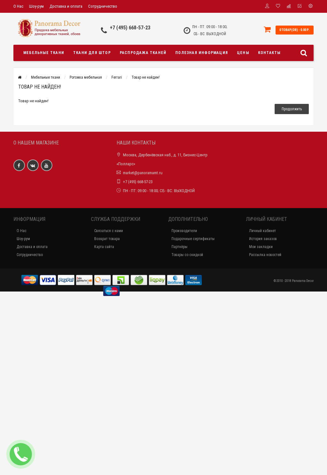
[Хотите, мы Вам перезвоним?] (20, 454)
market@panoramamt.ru (143, 172)
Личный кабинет (262, 231)
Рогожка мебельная (86, 77)
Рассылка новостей (265, 255)
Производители (184, 231)
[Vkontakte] (33, 165)
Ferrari (116, 77)
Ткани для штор (92, 53)
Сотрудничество (102, 6)
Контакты (269, 53)
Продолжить (292, 109)
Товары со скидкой (187, 255)
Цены (243, 53)
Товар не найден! (146, 77)
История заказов (263, 239)
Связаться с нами (108, 231)
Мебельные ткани (43, 53)
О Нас (18, 6)
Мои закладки (261, 247)
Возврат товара (107, 239)
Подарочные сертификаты (193, 239)
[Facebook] (19, 165)
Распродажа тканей (143, 53)
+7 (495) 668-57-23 (130, 28)
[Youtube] (46, 165)
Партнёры (179, 247)
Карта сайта (104, 247)
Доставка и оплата (65, 6)
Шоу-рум (36, 6)
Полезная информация (201, 53)
